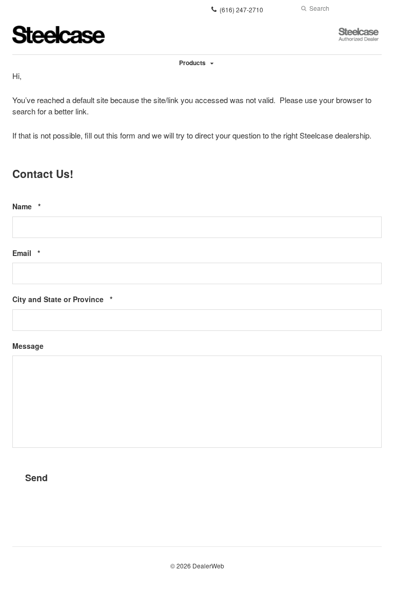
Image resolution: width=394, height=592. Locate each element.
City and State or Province (78, 299)
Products (192, 62)
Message (28, 346)
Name (42, 206)
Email (41, 253)
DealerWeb (208, 565)
